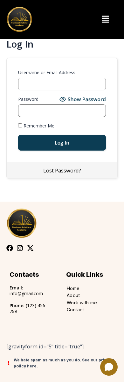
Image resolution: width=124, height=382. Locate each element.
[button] (105, 19)
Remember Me (38, 126)
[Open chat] (109, 367)
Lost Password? (62, 170)
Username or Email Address (46, 72)
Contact (75, 309)
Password (28, 99)
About (73, 295)
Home (73, 288)
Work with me (82, 302)
